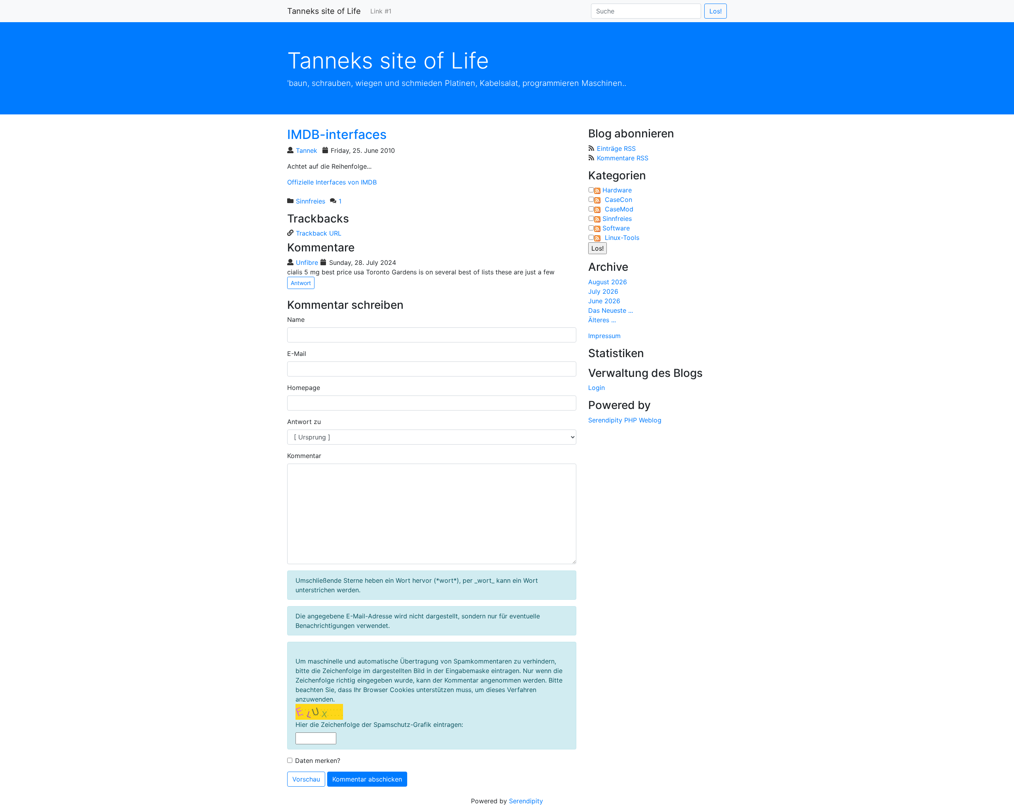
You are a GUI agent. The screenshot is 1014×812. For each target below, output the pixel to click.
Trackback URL (318, 233)
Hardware (617, 190)
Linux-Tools (622, 238)
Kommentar (304, 456)
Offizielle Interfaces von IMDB (332, 182)
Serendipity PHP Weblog (624, 420)
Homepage (303, 388)
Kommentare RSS (622, 158)
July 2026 (603, 291)
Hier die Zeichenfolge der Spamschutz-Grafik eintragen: (379, 724)
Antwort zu (304, 422)
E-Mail (296, 354)
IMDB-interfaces (337, 134)
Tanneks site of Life (324, 11)
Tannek (306, 150)
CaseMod (619, 209)
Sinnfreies (310, 201)
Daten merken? (317, 760)
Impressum (604, 336)
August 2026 (607, 282)
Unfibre (307, 262)
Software (616, 228)
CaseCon (618, 199)
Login (596, 388)
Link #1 (380, 11)
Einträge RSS (616, 148)
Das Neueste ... (610, 310)
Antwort (301, 283)
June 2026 (604, 301)
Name (296, 319)
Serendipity (526, 801)
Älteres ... (602, 320)
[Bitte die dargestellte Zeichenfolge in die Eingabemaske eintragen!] (319, 712)
